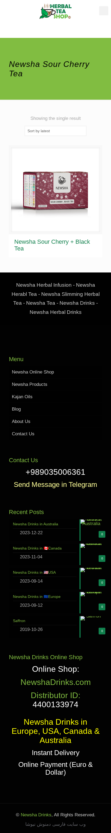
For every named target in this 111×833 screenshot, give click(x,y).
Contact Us (23, 433)
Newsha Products (29, 384)
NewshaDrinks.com (55, 682)
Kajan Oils (22, 396)
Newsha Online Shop (33, 372)
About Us (21, 421)
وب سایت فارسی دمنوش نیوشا (55, 824)
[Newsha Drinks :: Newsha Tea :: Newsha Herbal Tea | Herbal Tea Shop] (55, 11)
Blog (16, 409)
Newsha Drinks (35, 814)
